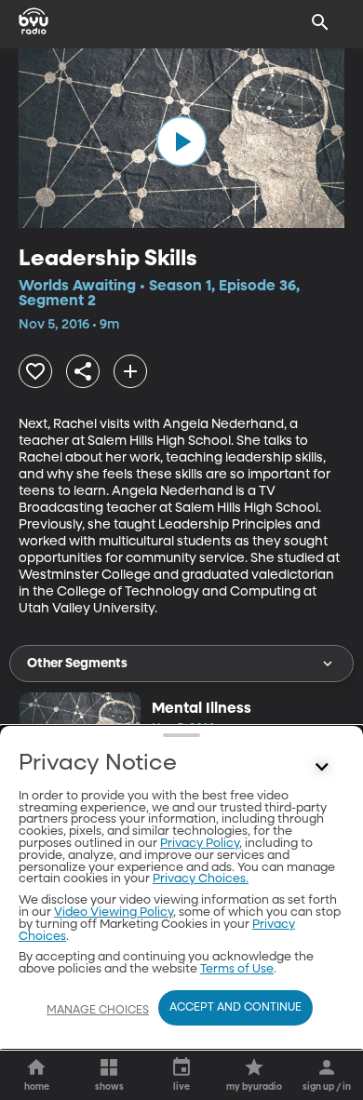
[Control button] (322, 768)
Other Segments (77, 663)
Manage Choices (98, 1010)
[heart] (35, 371)
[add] (130, 371)
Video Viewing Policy (113, 912)
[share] (83, 371)
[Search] (320, 22)
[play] (181, 141)
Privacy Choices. (201, 879)
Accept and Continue (235, 1007)
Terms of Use (237, 969)
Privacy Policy (199, 844)
